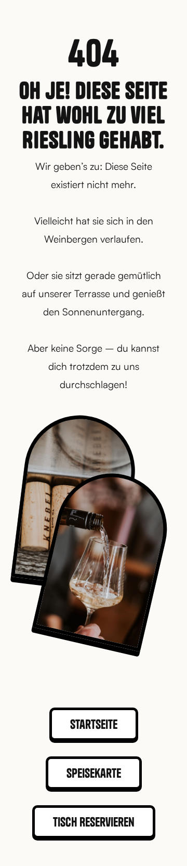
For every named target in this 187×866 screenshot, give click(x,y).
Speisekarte (93, 773)
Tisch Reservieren (94, 822)
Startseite (93, 724)
